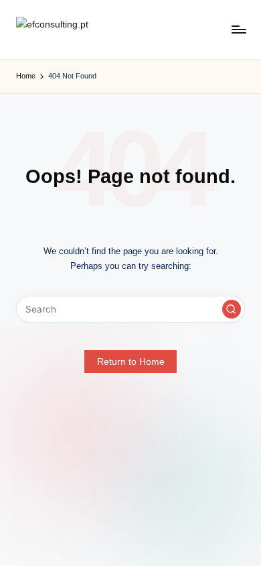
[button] (231, 309)
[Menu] (238, 30)
